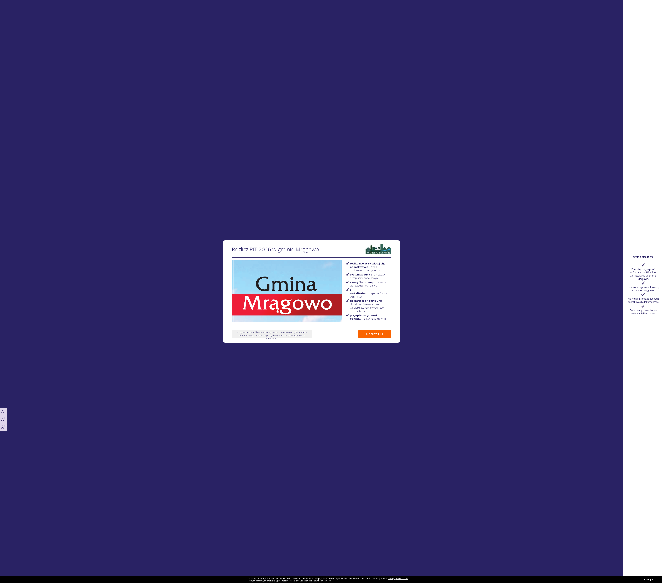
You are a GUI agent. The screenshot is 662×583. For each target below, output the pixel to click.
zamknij (646, 579)
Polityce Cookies (325, 580)
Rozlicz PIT (374, 334)
